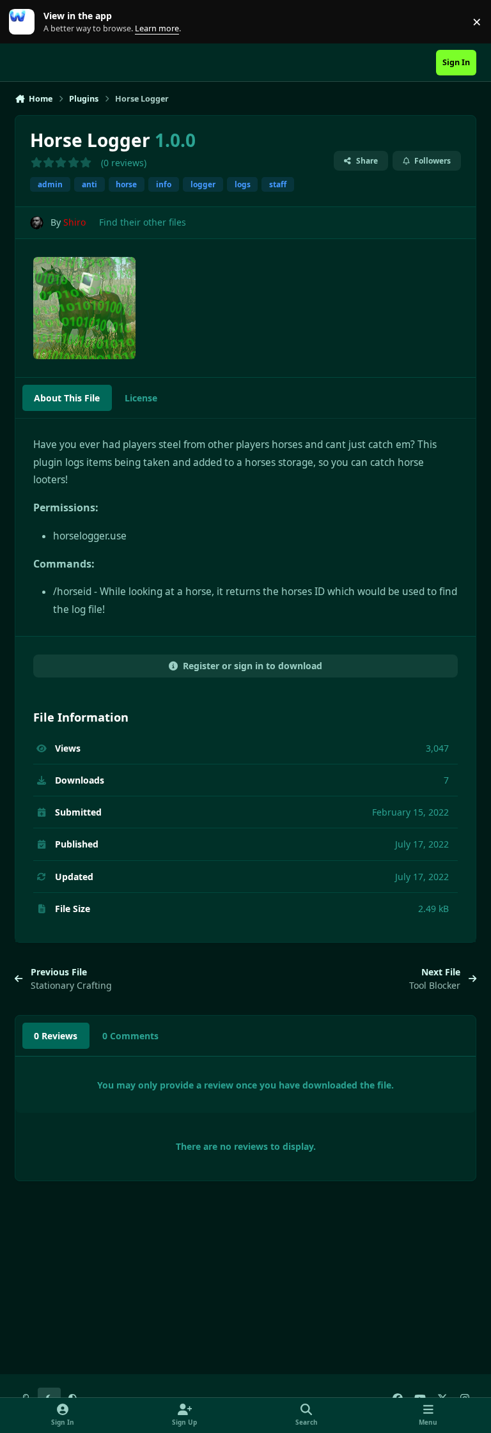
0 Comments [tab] (130, 1036)
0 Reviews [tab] (55, 1036)
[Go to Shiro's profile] (36, 222)
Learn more (24, 22)
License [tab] (141, 398)
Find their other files (142, 222)
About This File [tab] (67, 398)
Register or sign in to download (252, 666)
